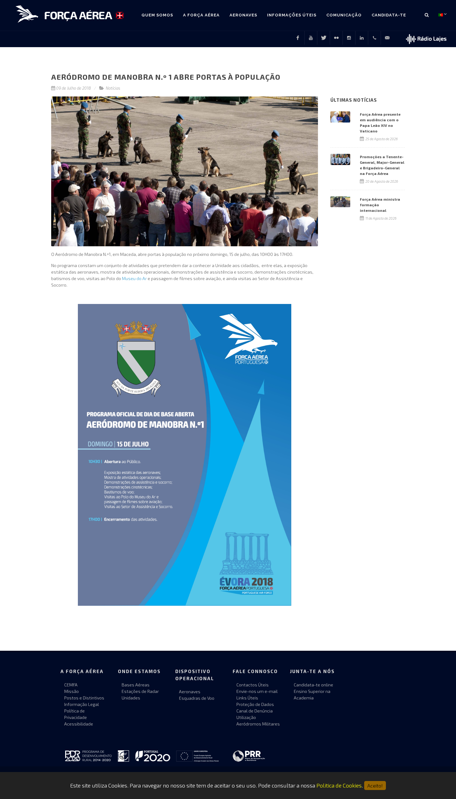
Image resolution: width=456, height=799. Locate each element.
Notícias (113, 88)
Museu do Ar (134, 278)
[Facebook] (298, 38)
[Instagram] (349, 38)
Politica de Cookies (339, 785)
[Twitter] (323, 38)
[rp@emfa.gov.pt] (387, 38)
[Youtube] (311, 38)
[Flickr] (336, 38)
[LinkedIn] (361, 38)
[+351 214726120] (374, 38)
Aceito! (375, 785)
